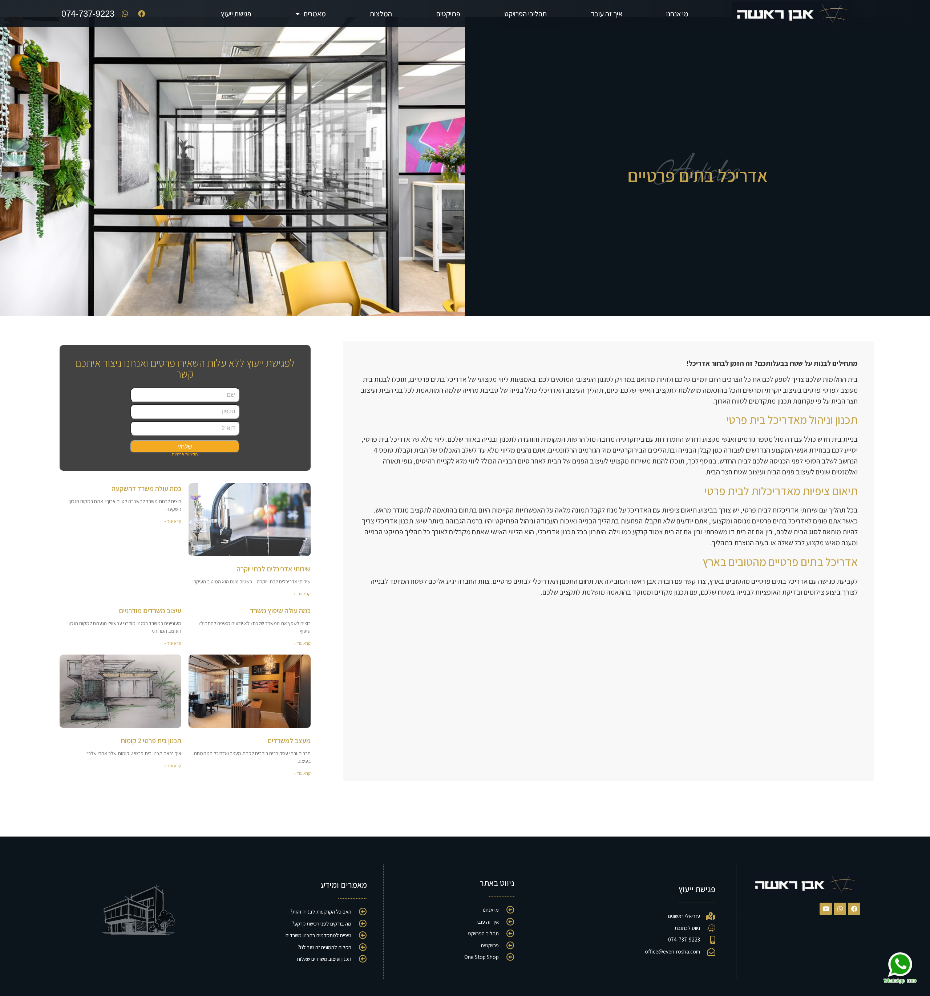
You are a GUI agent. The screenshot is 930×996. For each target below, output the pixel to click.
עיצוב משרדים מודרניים (150, 610)
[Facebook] (854, 909)
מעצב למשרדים (289, 740)
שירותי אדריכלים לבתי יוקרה (273, 569)
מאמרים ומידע (344, 884)
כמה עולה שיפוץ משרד (280, 610)
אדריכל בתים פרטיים (697, 175)
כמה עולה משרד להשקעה (146, 488)
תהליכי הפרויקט (525, 14)
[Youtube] (826, 909)
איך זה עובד (606, 14)
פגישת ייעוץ (236, 14)
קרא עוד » (302, 593)
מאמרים (315, 14)
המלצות (381, 14)
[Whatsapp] (840, 909)
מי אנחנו (677, 14)
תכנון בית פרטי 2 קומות (151, 740)
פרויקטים (448, 14)
